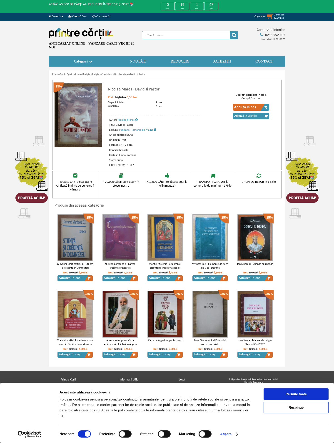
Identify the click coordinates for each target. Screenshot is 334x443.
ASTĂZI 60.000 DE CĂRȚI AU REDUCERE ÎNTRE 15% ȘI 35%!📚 (91, 4)
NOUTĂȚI (138, 61)
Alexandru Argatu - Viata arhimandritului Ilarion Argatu (120, 342)
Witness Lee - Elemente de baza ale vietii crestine (210, 266)
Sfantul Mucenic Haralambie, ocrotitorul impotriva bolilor (165, 266)
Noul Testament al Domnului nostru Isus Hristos (210, 342)
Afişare (226, 434)
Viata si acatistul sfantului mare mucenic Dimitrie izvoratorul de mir (75, 344)
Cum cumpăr (103, 16)
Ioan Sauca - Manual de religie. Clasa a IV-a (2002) (255, 342)
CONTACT (264, 61)
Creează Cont (79, 16)
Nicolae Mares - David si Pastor (129, 74)
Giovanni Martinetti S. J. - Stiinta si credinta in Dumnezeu (75, 266)
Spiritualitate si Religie (78, 74)
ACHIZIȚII (222, 61)
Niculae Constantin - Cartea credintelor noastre (120, 266)
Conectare (57, 16)
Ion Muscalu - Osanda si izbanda (255, 264)
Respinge (296, 407)
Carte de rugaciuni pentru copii (165, 340)
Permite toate (296, 394)
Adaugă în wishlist (245, 116)
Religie (95, 74)
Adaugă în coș (245, 107)
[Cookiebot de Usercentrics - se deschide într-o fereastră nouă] (29, 434)
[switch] (125, 434)
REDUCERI (180, 61)
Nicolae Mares (126, 119)
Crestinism (106, 74)
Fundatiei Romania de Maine (136, 129)
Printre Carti (58, 74)
